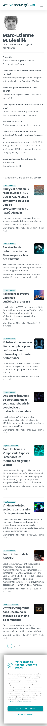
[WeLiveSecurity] (19, 5)
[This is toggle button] (41, 5)
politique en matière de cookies (19, 702)
